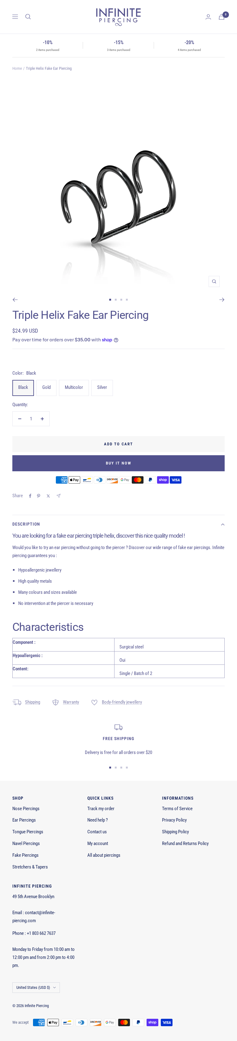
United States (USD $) (33, 987)
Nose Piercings (26, 808)
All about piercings (103, 855)
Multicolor (74, 387)
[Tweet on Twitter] (48, 496)
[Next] (222, 300)
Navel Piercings (26, 843)
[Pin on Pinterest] (38, 496)
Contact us (97, 832)
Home (17, 68)
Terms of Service (177, 808)
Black (23, 387)
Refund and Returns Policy (185, 843)
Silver (102, 387)
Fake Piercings (25, 855)
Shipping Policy (175, 832)
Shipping (32, 702)
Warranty (71, 702)
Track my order (100, 808)
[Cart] (221, 17)
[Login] (208, 16)
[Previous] (15, 300)
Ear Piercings (24, 820)
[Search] (28, 16)
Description (26, 524)
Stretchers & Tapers (30, 867)
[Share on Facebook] (30, 496)
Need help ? (97, 820)
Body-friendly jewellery (122, 702)
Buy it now (118, 463)
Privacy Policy (174, 820)
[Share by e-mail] (58, 496)
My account (97, 843)
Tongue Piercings (27, 832)
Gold (46, 387)
